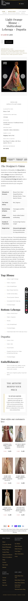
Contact (4, 562)
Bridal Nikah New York (19, 576)
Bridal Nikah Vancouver (18, 585)
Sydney (4, 580)
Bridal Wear (12, 11)
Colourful (4, 51)
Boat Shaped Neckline (18, 50)
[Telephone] (26, 295)
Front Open (17, 551)
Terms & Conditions (7, 557)
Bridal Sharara (18, 546)
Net (21, 53)
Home (3, 11)
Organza (3, 54)
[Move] (26, 289)
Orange (25, 53)
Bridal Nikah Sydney (20, 582)
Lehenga (21, 51)
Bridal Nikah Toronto (20, 580)
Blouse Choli (7, 50)
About (3, 542)
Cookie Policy (5, 552)
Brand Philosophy (6, 547)
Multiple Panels (15, 53)
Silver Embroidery (19, 553)
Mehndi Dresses (5, 53)
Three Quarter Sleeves (16, 54)
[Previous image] (5, 76)
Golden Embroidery (13, 51)
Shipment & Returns (7, 554)
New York (4, 585)
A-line (16, 556)
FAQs (3, 559)
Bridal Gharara (18, 548)
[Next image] (23, 76)
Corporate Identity (6, 544)
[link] (26, 292)
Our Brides (17, 543)
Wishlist (4, 567)
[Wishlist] (26, 303)
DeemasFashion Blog (20, 589)
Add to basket (9, 42)
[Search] (26, 312)
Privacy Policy (5, 549)
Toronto (4, 577)
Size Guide (5, 564)
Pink (7, 54)
